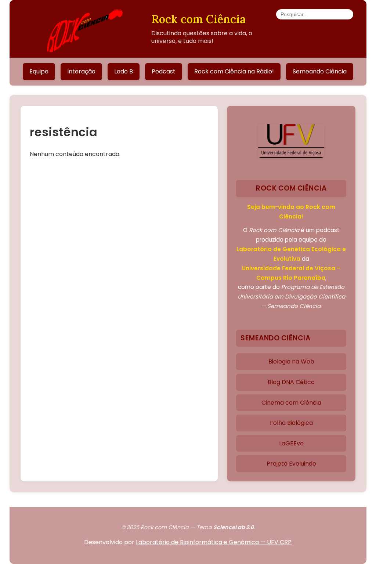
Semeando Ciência (320, 71)
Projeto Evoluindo (291, 463)
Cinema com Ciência (291, 402)
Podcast (164, 71)
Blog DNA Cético (291, 382)
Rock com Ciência (198, 19)
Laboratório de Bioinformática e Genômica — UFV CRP (214, 542)
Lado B (123, 71)
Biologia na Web (291, 361)
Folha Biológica (291, 423)
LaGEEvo (291, 443)
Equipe (38, 71)
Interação (81, 71)
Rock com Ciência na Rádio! (234, 71)
